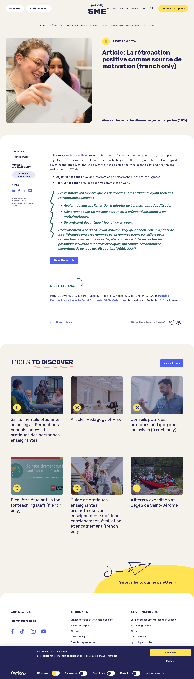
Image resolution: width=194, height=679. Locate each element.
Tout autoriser (170, 652)
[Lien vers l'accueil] (97, 8)
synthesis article (75, 155)
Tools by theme (139, 636)
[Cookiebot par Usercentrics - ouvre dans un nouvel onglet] (18, 673)
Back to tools (64, 322)
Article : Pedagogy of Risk (96, 419)
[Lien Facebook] (12, 631)
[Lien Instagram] (33, 631)
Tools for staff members (77, 25)
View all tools (172, 363)
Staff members (39, 8)
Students (14, 8)
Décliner (170, 661)
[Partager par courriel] (30, 190)
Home (42, 25)
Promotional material (117, 8)
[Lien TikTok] (22, 631)
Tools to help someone (83, 642)
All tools (75, 631)
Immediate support (173, 8)
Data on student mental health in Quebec (153, 619)
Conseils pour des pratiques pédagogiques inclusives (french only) (154, 424)
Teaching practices (21, 157)
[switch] (83, 673)
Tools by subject (79, 636)
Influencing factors (141, 625)
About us (135, 8)
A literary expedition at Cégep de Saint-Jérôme (154, 502)
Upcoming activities (141, 642)
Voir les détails (153, 673)
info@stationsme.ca (23, 620)
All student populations (24, 174)
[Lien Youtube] (43, 631)
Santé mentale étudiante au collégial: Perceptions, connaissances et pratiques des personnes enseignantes (35, 430)
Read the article (64, 260)
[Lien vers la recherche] (151, 8)
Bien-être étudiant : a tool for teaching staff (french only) (36, 505)
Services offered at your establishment (92, 619)
